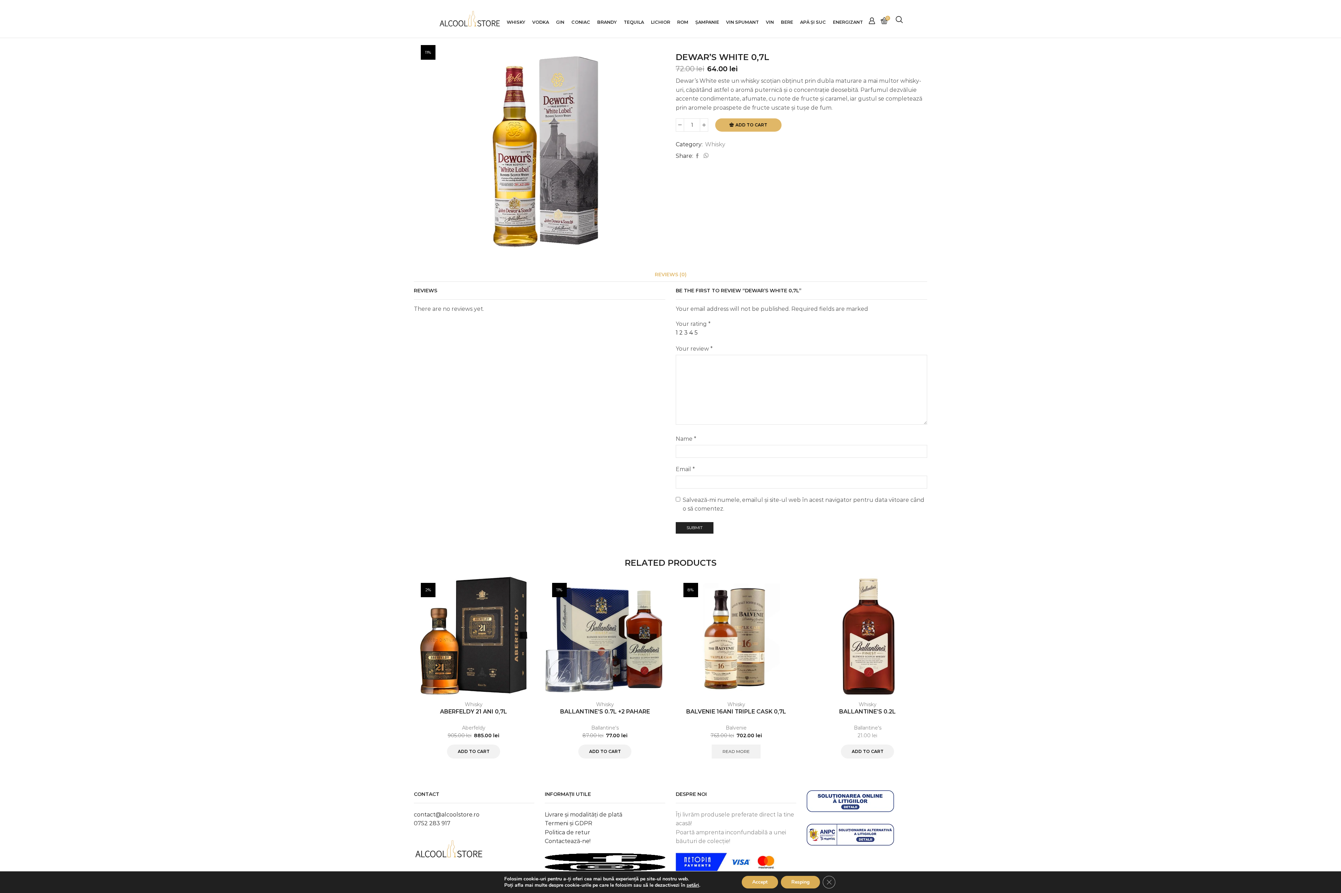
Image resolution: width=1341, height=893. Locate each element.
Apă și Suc (813, 22)
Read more (736, 751)
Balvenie (736, 728)
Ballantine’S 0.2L (867, 711)
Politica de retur (567, 832)
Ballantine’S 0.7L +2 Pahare (605, 711)
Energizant (848, 22)
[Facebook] (697, 156)
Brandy (607, 22)
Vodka (540, 22)
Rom (682, 22)
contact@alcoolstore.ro (446, 814)
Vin (770, 22)
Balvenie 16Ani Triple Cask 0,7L (736, 711)
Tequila (634, 22)
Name (686, 438)
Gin (560, 22)
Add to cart (751, 124)
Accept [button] (760, 882)
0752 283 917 (432, 823)
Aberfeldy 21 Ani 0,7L (473, 711)
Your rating (693, 324)
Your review (694, 348)
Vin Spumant (742, 22)
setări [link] (693, 885)
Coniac (580, 22)
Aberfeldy (473, 728)
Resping (800, 882)
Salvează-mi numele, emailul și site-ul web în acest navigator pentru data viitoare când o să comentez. (803, 504)
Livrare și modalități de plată (583, 814)
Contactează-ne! (568, 841)
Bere (787, 22)
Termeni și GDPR (568, 823)
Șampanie (707, 22)
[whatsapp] (705, 156)
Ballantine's (605, 728)
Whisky (516, 22)
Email (685, 469)
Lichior (660, 22)
